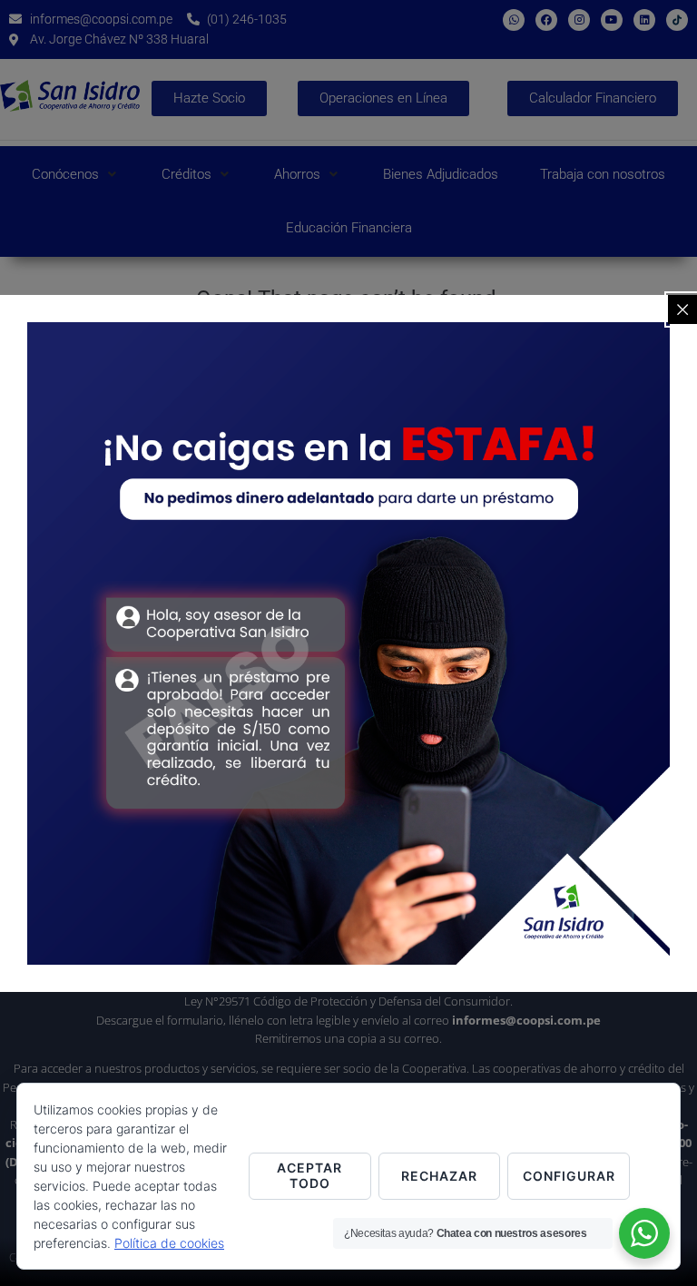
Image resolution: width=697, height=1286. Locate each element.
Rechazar (439, 1175)
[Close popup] (682, 309)
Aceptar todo (309, 1175)
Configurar (569, 1175)
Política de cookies (169, 1243)
